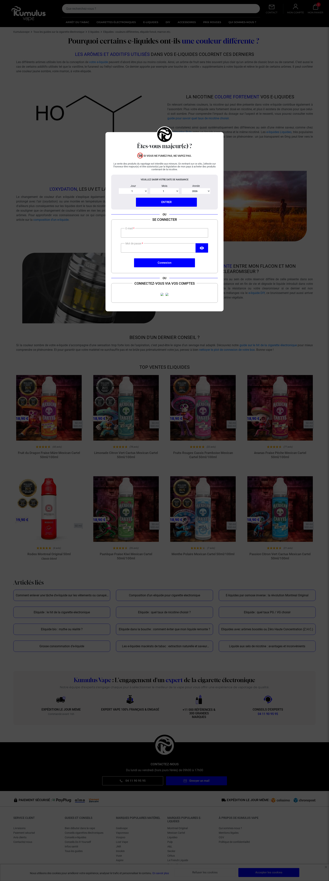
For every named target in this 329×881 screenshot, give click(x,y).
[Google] (166, 294)
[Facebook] (162, 294)
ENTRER (166, 202)
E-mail (129, 228)
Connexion (164, 262)
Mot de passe (133, 243)
